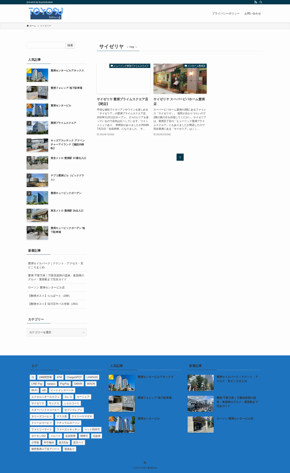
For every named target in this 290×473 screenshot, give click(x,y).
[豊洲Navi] (46, 13)
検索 (70, 45)
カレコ (68, 396)
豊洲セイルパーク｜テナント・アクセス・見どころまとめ (55, 265)
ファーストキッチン (68, 429)
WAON (91, 383)
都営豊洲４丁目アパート (45, 449)
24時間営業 (45, 377)
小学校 (35, 442)
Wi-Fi (34, 390)
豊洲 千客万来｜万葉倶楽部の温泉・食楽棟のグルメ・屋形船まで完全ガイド (56, 277)
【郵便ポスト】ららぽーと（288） (49, 295)
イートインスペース (62, 390)
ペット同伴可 (92, 429)
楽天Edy (63, 442)
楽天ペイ (78, 442)
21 (32, 377)
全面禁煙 (70, 435)
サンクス (54, 403)
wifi (44, 390)
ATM (59, 377)
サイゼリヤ (37, 403)
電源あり (69, 449)
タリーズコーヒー (41, 416)
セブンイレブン (73, 409)
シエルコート (71, 403)
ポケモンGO (38, 435)
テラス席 (62, 416)
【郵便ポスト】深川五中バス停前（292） (54, 303)
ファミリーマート (41, 429)
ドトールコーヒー (41, 422)
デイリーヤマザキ (82, 416)
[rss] (255, 2)
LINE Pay (36, 383)
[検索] (260, 2)
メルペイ (55, 435)
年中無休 (49, 442)
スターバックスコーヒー (45, 409)
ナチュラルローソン (68, 422)
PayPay (64, 383)
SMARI (78, 383)
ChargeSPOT (74, 377)
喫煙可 (84, 435)
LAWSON (92, 377)
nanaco (51, 383)
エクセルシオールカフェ (45, 396)
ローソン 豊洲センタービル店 (46, 287)
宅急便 (96, 435)
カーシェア (83, 396)
